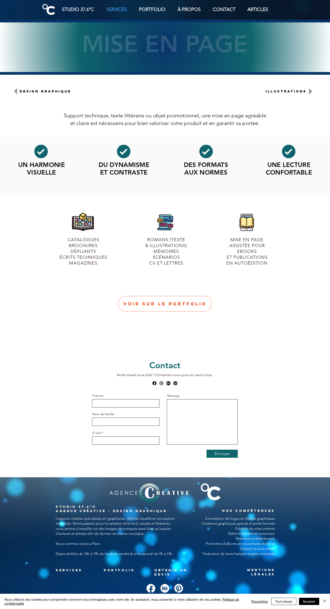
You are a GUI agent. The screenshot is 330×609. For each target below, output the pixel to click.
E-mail (96, 432)
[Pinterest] (175, 383)
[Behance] (168, 383)
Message (173, 395)
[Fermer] (324, 601)
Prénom (97, 395)
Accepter (309, 601)
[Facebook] (154, 383)
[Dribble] (161, 383)
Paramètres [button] (259, 601)
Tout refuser (284, 601)
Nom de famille (103, 414)
